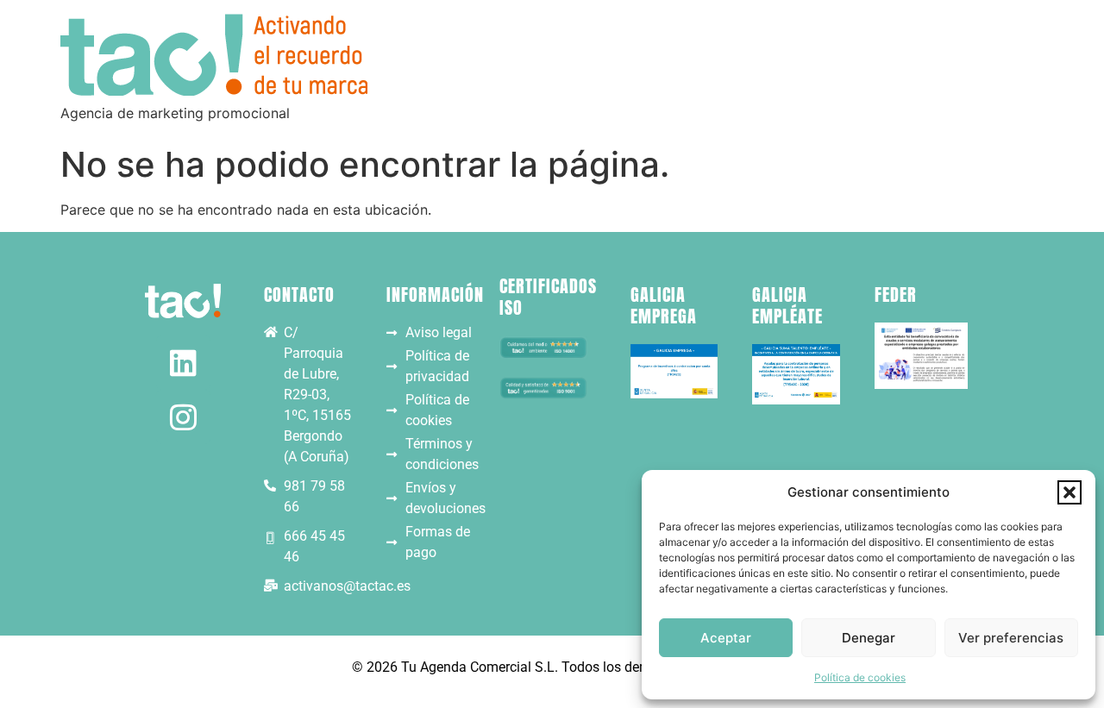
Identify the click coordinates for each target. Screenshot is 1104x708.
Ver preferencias (1010, 638)
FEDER (896, 294)
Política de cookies (860, 677)
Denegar (868, 638)
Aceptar (725, 638)
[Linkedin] (183, 362)
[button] (1069, 492)
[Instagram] (183, 417)
